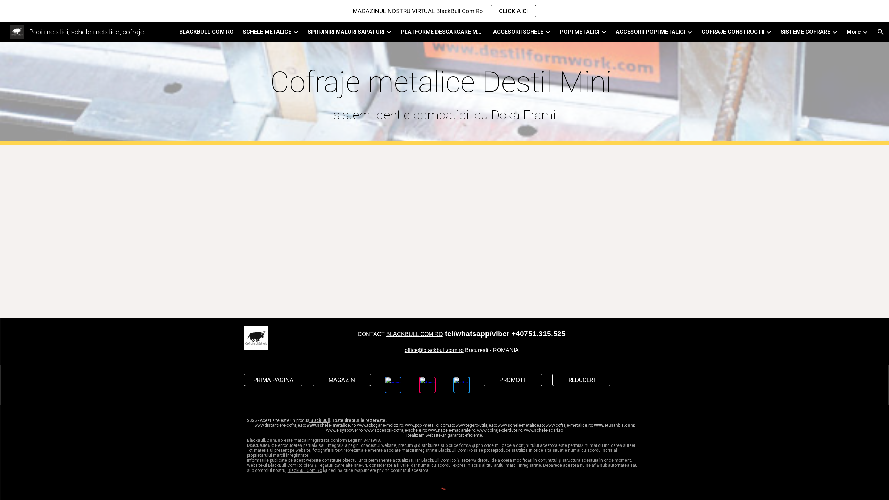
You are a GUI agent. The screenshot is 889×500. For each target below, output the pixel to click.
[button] (880, 32)
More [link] (854, 31)
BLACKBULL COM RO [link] (206, 31)
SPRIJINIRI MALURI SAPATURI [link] (346, 31)
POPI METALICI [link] (579, 31)
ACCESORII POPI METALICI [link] (650, 31)
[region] (444, 11)
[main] (444, 93)
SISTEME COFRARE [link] (805, 31)
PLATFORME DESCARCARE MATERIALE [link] (442, 31)
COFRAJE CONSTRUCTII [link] (732, 31)
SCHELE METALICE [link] (267, 31)
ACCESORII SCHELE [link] (518, 31)
